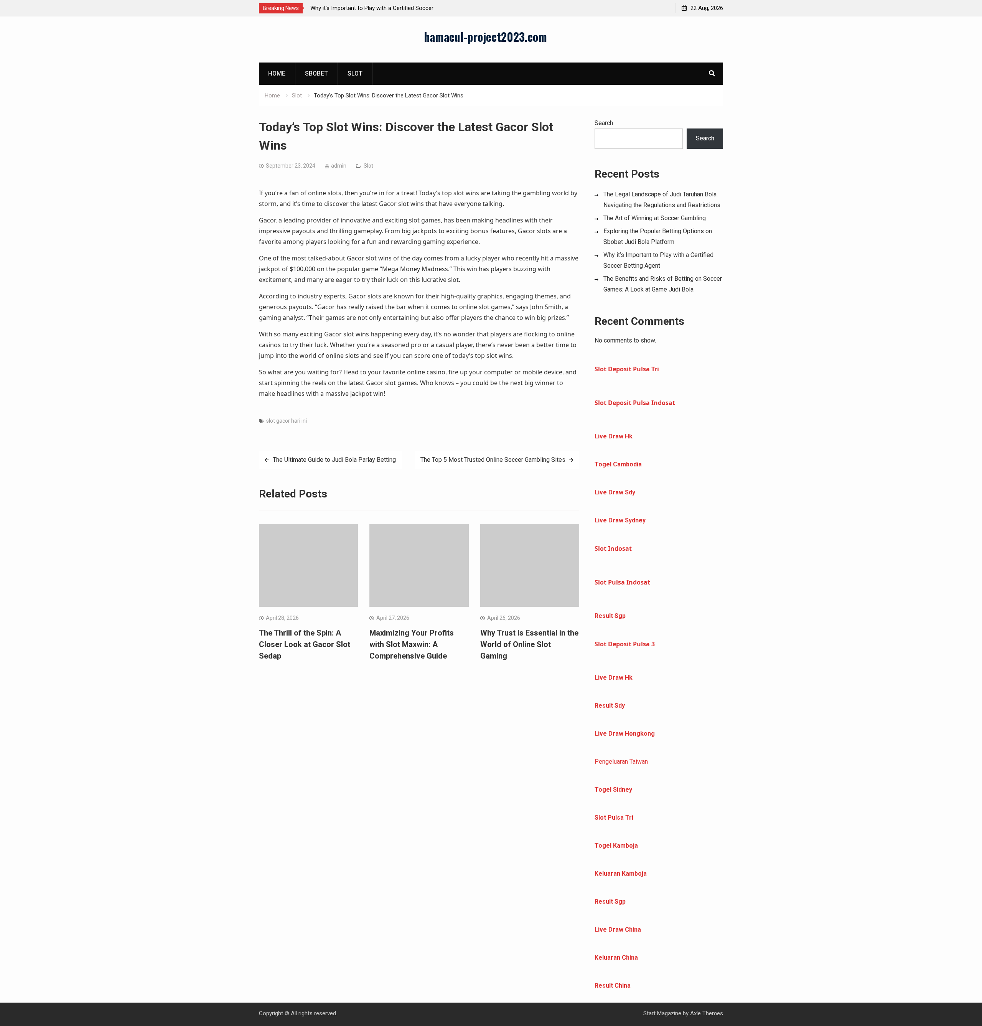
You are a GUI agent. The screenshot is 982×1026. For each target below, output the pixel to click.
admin (338, 166)
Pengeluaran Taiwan (621, 761)
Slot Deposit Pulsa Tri (627, 369)
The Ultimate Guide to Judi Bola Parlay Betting (334, 459)
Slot (355, 73)
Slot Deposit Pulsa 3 (625, 644)
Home (276, 73)
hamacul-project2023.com (485, 36)
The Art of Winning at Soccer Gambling (654, 218)
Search (604, 123)
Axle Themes (706, 1013)
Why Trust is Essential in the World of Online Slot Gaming (529, 644)
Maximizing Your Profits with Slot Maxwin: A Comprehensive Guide (411, 644)
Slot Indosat (613, 548)
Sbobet (316, 73)
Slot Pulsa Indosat (622, 582)
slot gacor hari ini (286, 421)
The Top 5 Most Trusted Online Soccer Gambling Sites (492, 459)
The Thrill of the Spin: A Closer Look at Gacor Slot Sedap (304, 644)
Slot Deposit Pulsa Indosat (635, 403)
